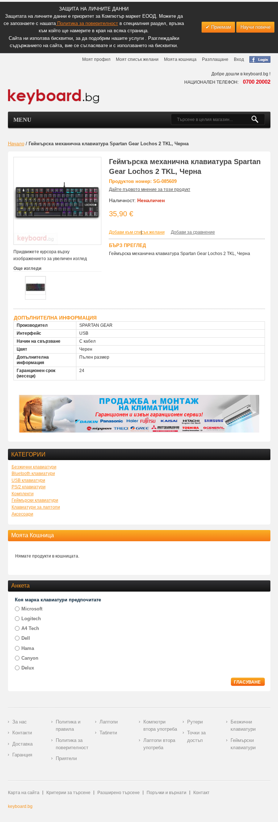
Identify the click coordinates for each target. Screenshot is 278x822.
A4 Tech (30, 628)
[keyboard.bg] (54, 91)
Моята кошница (180, 59)
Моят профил (96, 59)
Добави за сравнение (193, 232)
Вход (239, 59)
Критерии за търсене (68, 792)
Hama (27, 648)
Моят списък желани (137, 59)
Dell (25, 638)
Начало (16, 143)
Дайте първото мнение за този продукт (149, 189)
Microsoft (31, 609)
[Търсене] (258, 119)
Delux (27, 668)
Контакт (201, 792)
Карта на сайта (23, 792)
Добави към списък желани (137, 232)
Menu (22, 120)
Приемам (220, 27)
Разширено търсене (118, 792)
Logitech (31, 618)
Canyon (29, 658)
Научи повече (255, 27)
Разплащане (215, 59)
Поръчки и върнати (166, 792)
